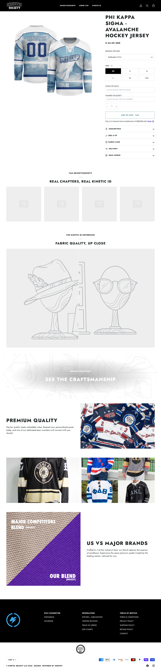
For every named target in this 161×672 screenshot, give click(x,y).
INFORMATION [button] (88, 613)
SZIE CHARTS (87, 629)
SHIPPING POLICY (127, 625)
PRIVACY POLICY (127, 621)
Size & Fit (112, 135)
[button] (83, 5)
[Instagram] (153, 666)
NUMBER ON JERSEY (113, 95)
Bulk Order (114, 155)
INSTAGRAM (49, 617)
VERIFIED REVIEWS (89, 621)
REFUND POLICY (126, 629)
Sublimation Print (114, 57)
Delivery (113, 148)
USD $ (11, 660)
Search (37, 666)
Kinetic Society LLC (17, 666)
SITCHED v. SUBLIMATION (92, 617)
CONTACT (124, 633)
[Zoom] (11, 102)
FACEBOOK (48, 621)
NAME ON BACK (112, 86)
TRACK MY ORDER (89, 625)
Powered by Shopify (52, 666)
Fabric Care (114, 142)
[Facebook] (147, 666)
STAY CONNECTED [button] (52, 613)
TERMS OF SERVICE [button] (128, 613)
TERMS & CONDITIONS (129, 617)
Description (114, 129)
